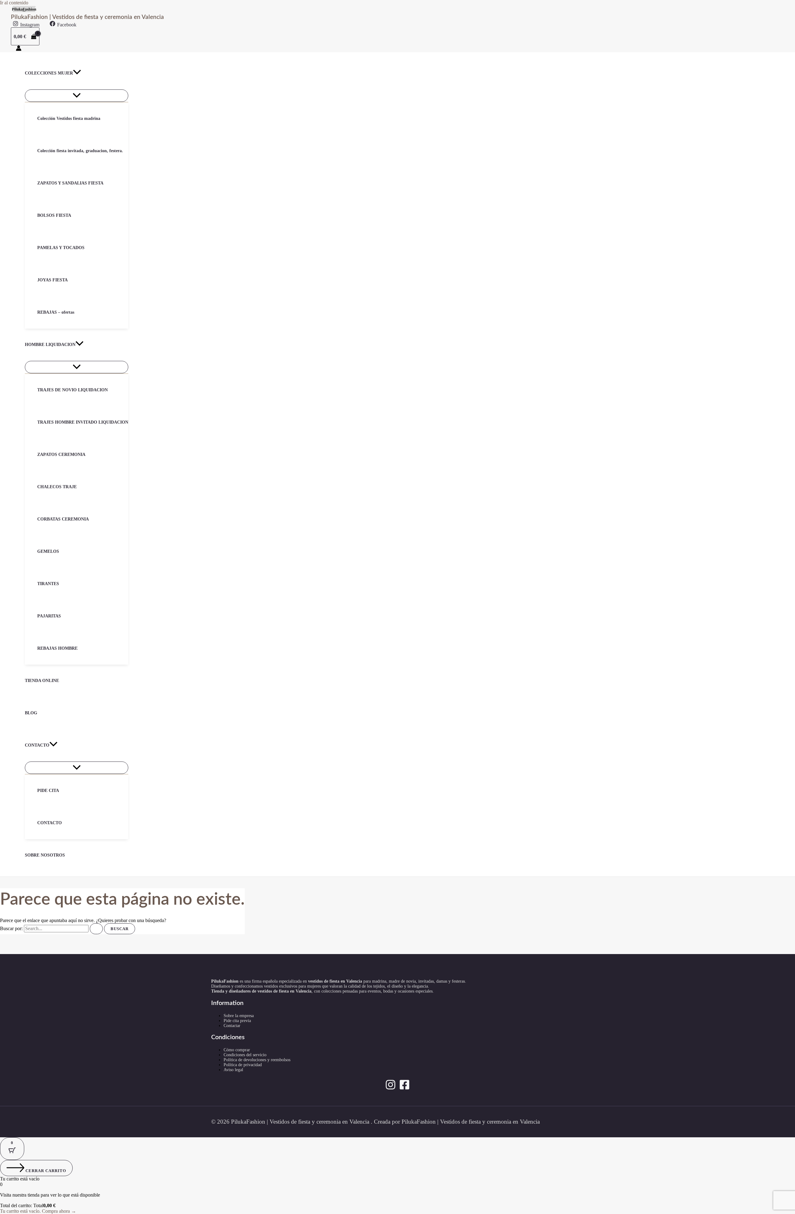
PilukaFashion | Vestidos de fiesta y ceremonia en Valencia (87, 17)
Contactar (232, 1025)
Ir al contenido (14, 2)
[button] (77, 73)
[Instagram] (390, 1088)
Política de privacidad (243, 1064)
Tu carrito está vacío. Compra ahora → (38, 1211)
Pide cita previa (237, 1020)
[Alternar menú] (76, 95)
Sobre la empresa (239, 1015)
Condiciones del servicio (245, 1055)
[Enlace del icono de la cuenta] (18, 48)
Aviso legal (233, 1069)
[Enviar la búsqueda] (96, 928)
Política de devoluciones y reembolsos (257, 1059)
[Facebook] (404, 1088)
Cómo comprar (237, 1050)
